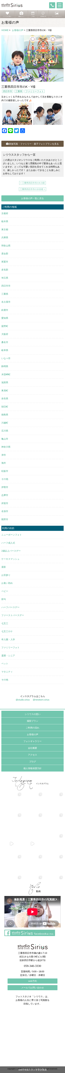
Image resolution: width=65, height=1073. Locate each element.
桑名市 (4, 342)
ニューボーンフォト (11, 534)
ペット (4, 663)
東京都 (4, 229)
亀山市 (4, 439)
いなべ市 (5, 358)
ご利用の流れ (32, 727)
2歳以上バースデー (11, 551)
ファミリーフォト (35, 91)
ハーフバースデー (10, 607)
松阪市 (4, 471)
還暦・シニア (8, 655)
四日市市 (7, 91)
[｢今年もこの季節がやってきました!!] (32, 843)
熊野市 (4, 519)
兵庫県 (4, 237)
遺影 (3, 567)
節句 (3, 599)
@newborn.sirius (41, 699)
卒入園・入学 (8, 639)
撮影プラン (32, 721)
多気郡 (4, 269)
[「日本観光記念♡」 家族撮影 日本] (53, 802)
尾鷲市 (4, 261)
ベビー (4, 591)
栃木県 (4, 221)
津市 (3, 455)
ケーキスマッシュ (10, 559)
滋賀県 (4, 382)
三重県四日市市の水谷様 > (32, 189)
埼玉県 (4, 277)
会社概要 (32, 748)
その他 (4, 479)
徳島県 (4, 414)
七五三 (4, 623)
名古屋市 (5, 302)
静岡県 (4, 366)
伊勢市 (4, 487)
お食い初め (7, 583)
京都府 (4, 213)
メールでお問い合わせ (32, 987)
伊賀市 (4, 503)
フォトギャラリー (32, 741)
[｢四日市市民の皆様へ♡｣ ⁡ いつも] (53, 864)
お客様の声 (17, 30)
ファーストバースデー (12, 615)
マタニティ (7, 671)
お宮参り (5, 575)
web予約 (32, 981)
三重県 (18, 91)
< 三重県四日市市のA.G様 (32, 183)
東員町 (4, 390)
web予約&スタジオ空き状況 (32, 1069)
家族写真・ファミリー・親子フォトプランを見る (34, 144)
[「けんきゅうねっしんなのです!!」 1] (11, 864)
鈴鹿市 (4, 310)
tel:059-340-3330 (52, 5)
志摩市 (4, 495)
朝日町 (4, 406)
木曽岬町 (5, 374)
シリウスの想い (33, 714)
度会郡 (4, 253)
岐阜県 (4, 350)
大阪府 (4, 334)
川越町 (4, 422)
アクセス (32, 754)
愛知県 (4, 318)
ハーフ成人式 (8, 543)
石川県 (4, 430)
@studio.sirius (23, 699)
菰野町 (4, 326)
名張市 (4, 511)
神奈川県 (5, 447)
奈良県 (4, 398)
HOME (5, 30)
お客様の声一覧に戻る (32, 198)
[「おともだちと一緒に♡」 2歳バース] (32, 823)
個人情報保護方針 (32, 768)
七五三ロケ (7, 631)
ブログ (32, 761)
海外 (3, 463)
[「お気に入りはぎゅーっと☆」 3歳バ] (11, 823)
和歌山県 (5, 245)
